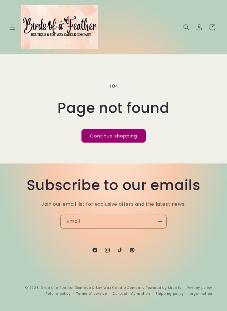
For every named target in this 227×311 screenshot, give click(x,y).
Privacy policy (199, 287)
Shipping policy (169, 293)
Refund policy (58, 293)
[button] (12, 27)
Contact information (131, 293)
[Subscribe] (159, 222)
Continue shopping (113, 136)
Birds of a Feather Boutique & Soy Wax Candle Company (93, 287)
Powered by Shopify (163, 287)
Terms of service (91, 293)
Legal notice (200, 293)
